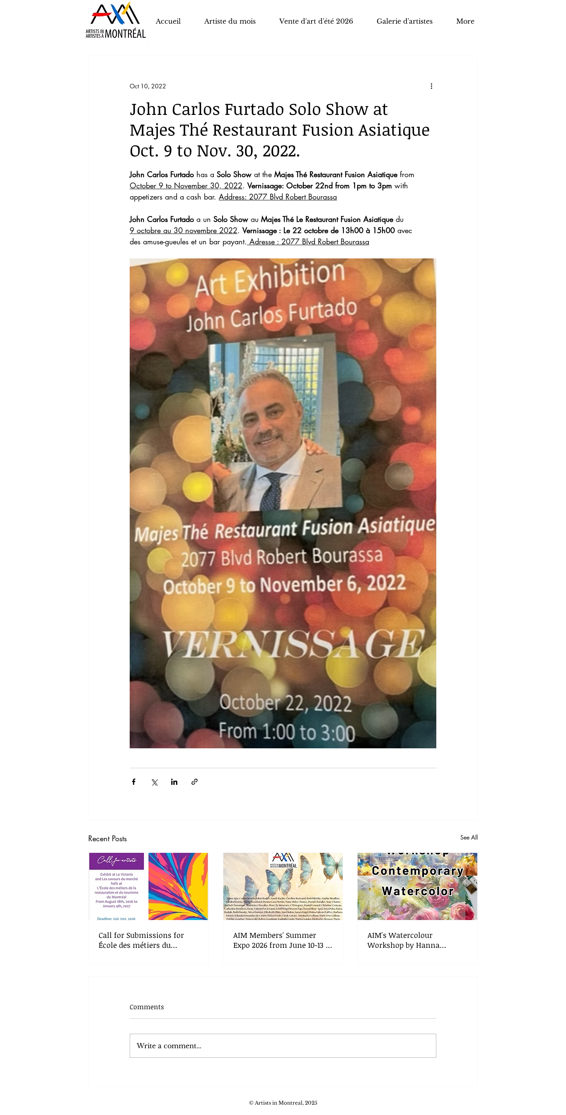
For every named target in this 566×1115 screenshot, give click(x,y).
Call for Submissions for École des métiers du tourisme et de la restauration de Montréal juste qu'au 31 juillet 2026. (143, 940)
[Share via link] (194, 782)
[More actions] (431, 86)
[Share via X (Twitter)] (154, 782)
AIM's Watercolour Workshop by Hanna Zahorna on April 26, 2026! (413, 940)
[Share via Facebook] (134, 782)
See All (469, 837)
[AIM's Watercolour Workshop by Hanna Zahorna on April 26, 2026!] (417, 886)
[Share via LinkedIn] (174, 782)
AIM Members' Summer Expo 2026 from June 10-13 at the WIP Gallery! (283, 940)
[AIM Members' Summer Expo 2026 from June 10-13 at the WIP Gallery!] (283, 886)
